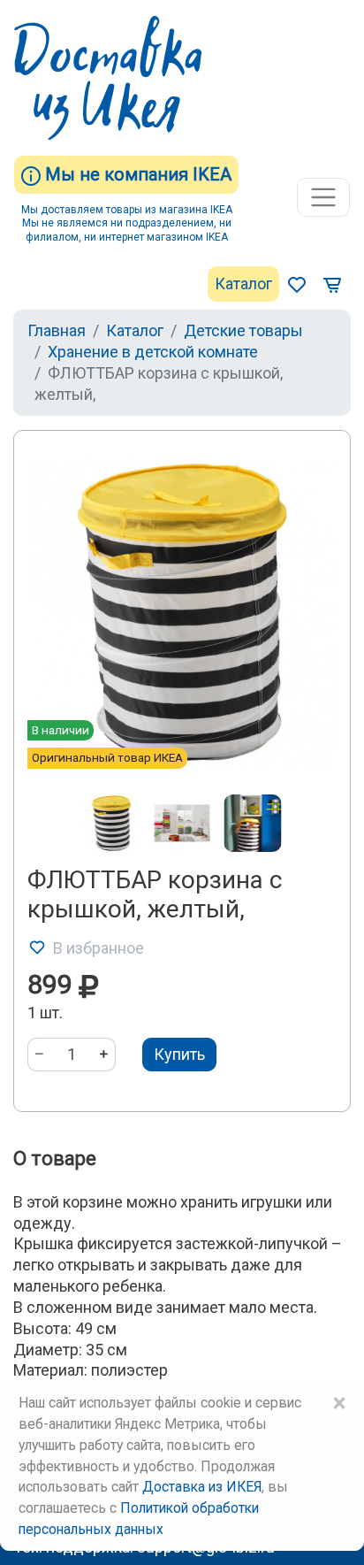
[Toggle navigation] (323, 197)
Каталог (243, 283)
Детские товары (243, 330)
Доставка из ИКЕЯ (202, 1486)
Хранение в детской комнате (153, 351)
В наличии (60, 730)
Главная (56, 330)
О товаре (54, 1158)
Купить (179, 1054)
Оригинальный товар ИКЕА (107, 757)
